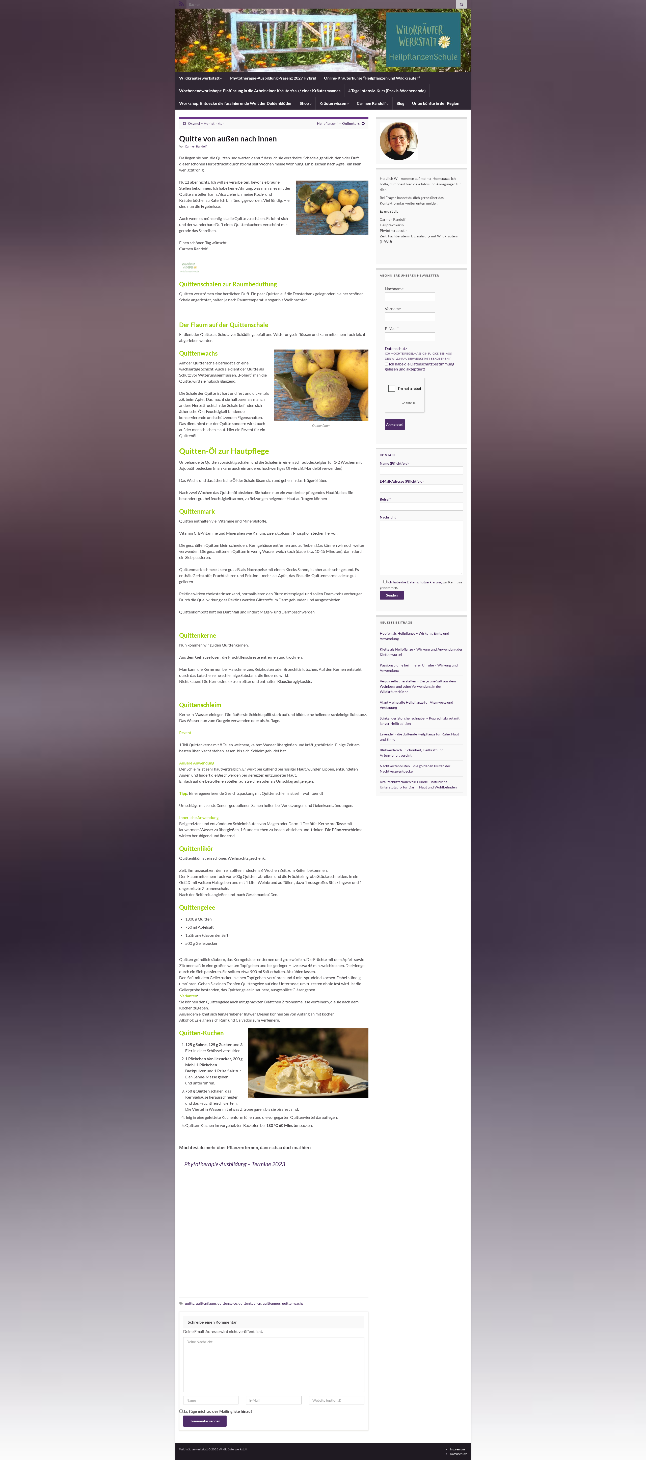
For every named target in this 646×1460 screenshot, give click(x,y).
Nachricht (388, 517)
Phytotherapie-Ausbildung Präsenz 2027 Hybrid (273, 78)
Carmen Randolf (372, 103)
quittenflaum (206, 1303)
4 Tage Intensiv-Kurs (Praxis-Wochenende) (387, 90)
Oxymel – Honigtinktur (206, 123)
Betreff (385, 499)
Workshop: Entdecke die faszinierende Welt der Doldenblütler (235, 103)
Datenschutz (396, 348)
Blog (400, 103)
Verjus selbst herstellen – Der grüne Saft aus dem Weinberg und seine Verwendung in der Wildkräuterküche (418, 686)
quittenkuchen (249, 1303)
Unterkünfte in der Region (435, 103)
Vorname (393, 308)
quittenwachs (292, 1303)
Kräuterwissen (333, 103)
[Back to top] (634, 1448)
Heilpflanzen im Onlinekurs (338, 123)
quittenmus (272, 1303)
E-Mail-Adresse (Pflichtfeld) (401, 481)
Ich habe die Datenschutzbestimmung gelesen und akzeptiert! (419, 366)
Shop (305, 103)
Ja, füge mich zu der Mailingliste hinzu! (217, 1411)
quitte (189, 1303)
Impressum (457, 1449)
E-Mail (392, 328)
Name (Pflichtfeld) (394, 463)
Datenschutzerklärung (424, 582)
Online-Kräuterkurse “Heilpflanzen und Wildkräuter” (372, 78)
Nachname (394, 288)
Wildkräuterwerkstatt (199, 78)
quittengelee (227, 1303)
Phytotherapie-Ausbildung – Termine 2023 (234, 1164)
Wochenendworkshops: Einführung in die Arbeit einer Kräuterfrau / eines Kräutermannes (259, 90)
